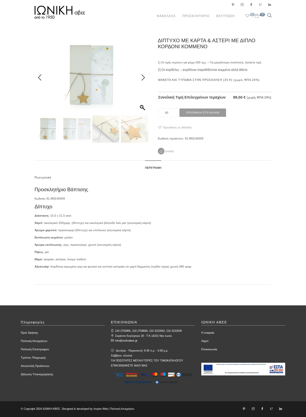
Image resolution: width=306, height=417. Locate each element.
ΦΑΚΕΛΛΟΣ (166, 16)
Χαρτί (204, 341)
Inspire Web (100, 408)
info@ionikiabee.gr (126, 340)
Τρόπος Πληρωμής (33, 357)
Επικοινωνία (209, 349)
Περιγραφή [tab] (153, 167)
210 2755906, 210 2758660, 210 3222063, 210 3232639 (148, 330)
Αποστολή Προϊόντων (35, 366)
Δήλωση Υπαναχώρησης (37, 374)
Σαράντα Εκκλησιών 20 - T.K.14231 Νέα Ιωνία (143, 335)
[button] (175, 127)
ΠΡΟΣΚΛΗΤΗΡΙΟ (196, 16)
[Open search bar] (269, 15)
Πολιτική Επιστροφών (35, 349)
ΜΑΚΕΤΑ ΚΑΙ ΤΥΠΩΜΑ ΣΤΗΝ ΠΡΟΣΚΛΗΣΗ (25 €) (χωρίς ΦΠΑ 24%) (209, 79)
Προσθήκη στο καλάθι (202, 112)
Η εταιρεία (207, 332)
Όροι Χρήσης (29, 332)
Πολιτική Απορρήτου (34, 341)
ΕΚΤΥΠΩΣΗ (225, 16)
